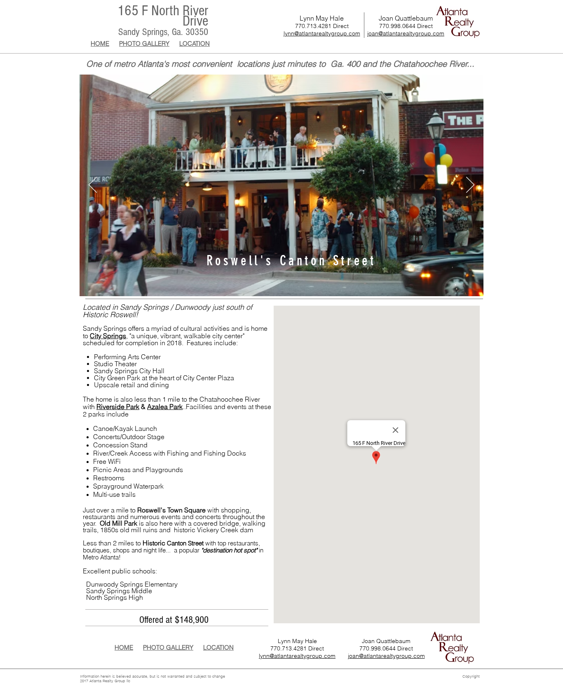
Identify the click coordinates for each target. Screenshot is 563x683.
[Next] (470, 185)
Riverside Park (117, 406)
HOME (100, 43)
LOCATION (194, 43)
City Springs (108, 336)
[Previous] (93, 185)
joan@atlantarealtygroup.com (405, 33)
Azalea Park (165, 406)
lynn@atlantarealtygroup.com (322, 33)
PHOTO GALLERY (144, 43)
